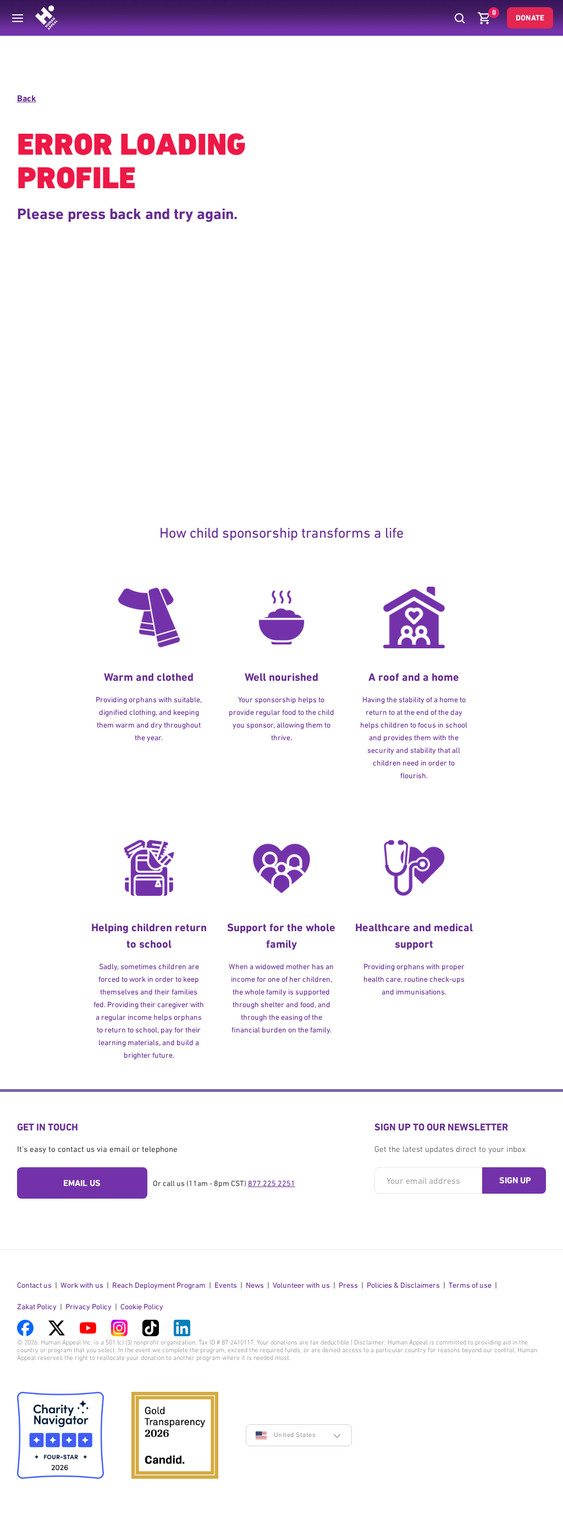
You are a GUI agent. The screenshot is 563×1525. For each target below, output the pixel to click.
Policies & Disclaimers (403, 1285)
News (255, 1285)
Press (348, 1285)
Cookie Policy (141, 1306)
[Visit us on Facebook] (25, 1328)
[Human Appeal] (46, 18)
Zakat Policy (37, 1306)
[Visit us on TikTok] (150, 1328)
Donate (530, 17)
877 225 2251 (271, 1183)
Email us (82, 1183)
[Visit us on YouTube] (88, 1328)
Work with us (81, 1285)
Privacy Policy (88, 1306)
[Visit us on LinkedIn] (182, 1328)
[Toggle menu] (17, 18)
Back (26, 98)
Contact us (34, 1285)
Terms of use (470, 1285)
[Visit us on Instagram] (119, 1328)
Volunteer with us (301, 1285)
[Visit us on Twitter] (56, 1328)
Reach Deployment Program (159, 1285)
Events (225, 1285)
